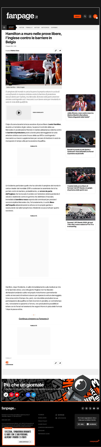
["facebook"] (28, 394)
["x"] (22, 394)
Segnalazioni (42, 418)
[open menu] (4, 27)
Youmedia (41, 414)
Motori (21, 27)
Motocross (45, 27)
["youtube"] (17, 394)
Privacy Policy (42, 421)
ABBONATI (77, 16)
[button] (60, 50)
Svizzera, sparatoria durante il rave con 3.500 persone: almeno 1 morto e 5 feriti (17, 434)
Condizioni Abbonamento (46, 427)
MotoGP (37, 27)
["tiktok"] (6, 394)
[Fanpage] (8, 408)
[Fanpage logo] (20, 16)
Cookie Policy (42, 424)
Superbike (54, 27)
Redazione (41, 430)
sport (11, 27)
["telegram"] (33, 394)
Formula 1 (29, 27)
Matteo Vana (15, 50)
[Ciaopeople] (94, 442)
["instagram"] (11, 394)
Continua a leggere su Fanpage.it (34, 319)
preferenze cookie (44, 433)
